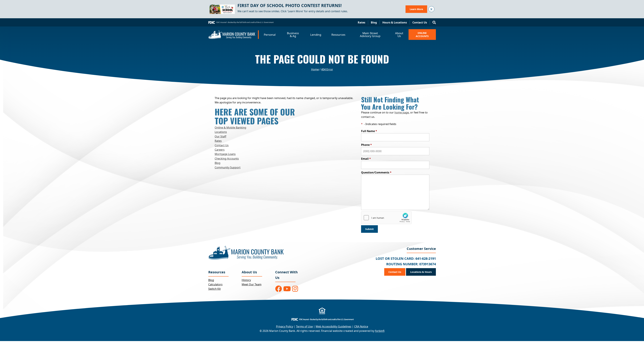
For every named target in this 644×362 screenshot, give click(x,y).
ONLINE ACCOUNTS (422, 34)
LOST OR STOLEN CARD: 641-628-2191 (406, 258)
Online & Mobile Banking (230, 127)
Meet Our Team (251, 284)
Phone (366, 145)
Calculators (215, 284)
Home (315, 69)
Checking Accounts (227, 158)
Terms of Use (304, 326)
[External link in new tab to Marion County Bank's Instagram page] (295, 288)
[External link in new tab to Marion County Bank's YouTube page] (287, 288)
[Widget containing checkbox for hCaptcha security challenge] (386, 217)
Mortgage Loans (225, 154)
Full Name (369, 131)
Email (366, 159)
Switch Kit (214, 289)
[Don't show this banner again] (431, 9)
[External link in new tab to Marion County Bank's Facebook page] (278, 288)
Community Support (227, 167)
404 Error (327, 69)
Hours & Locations (394, 22)
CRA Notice (361, 326)
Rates (361, 22)
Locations (221, 132)
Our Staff (220, 136)
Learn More (416, 9)
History (246, 280)
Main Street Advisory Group (370, 34)
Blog (374, 22)
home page (401, 112)
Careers (220, 150)
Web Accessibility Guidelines (333, 326)
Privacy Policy (284, 326)
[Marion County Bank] (233, 34)
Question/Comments (376, 172)
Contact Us (419, 22)
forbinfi (380, 331)
